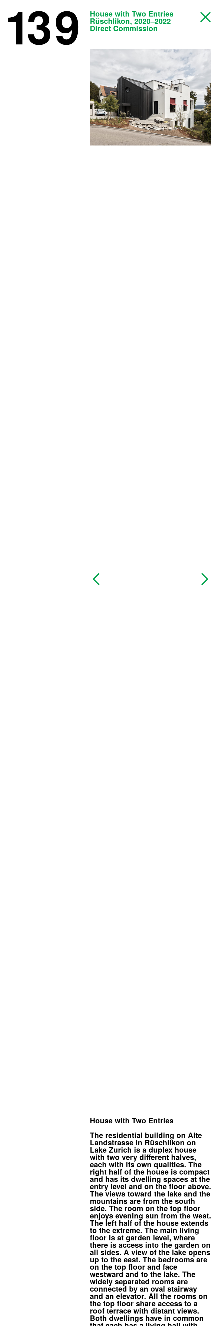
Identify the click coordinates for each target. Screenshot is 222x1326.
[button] (96, 579)
